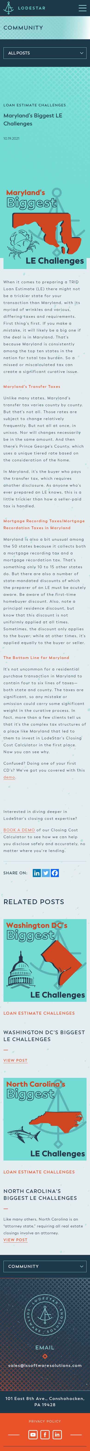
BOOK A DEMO (19, 830)
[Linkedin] (37, 873)
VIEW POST (15, 1060)
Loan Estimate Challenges (39, 1013)
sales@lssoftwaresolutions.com (45, 1365)
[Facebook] (55, 873)
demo (9, 777)
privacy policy (45, 1421)
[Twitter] (46, 873)
